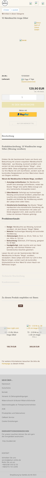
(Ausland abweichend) (28, 82)
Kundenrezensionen (10, 282)
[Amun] (4, 3)
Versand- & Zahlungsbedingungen (15, 396)
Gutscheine (6, 388)
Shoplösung (14, 475)
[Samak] (23, 40)
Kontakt (5, 392)
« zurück (14, 10)
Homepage (6, 364)
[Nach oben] (39, 474)
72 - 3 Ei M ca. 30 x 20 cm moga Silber (34, 334)
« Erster (6, 10)
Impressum (6, 384)
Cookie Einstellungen (10, 421)
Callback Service (8, 417)
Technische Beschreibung (13, 276)
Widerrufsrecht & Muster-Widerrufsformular (18, 400)
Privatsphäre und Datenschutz (13, 413)
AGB (3, 409)
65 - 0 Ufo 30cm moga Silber (11, 333)
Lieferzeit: (6, 79)
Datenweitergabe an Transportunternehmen (19, 405)
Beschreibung (8, 136)
